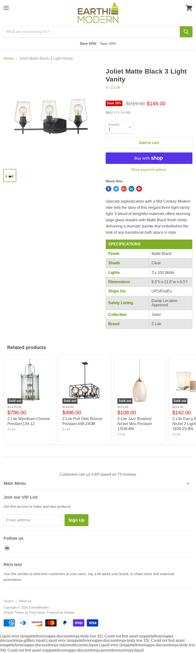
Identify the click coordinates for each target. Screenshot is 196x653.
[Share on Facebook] (108, 189)
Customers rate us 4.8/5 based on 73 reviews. (98, 474)
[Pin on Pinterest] (139, 189)
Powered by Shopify (61, 612)
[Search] (186, 31)
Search (8, 601)
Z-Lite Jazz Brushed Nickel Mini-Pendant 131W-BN (134, 424)
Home (9, 58)
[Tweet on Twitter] (116, 189)
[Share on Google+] (124, 189)
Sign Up (76, 520)
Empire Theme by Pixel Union (24, 612)
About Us (25, 601)
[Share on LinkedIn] (131, 189)
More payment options (148, 169)
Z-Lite (115, 87)
